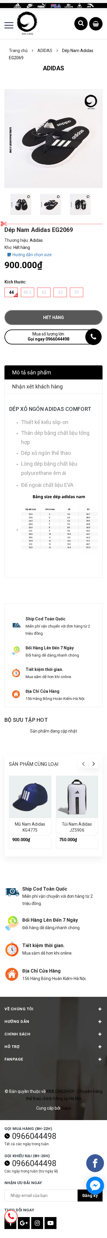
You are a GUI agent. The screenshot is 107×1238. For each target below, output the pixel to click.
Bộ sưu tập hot (26, 720)
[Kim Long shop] (53, 5)
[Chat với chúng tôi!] (95, 1186)
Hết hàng (53, 317)
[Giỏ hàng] (96, 24)
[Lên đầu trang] (87, 1224)
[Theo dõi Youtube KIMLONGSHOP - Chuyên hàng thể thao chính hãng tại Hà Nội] (50, 1223)
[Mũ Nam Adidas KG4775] (30, 797)
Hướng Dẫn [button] (16, 1021)
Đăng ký (90, 1195)
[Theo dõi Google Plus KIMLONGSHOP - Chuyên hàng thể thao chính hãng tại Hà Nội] (24, 1223)
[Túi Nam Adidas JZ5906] (77, 797)
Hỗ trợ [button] (11, 1046)
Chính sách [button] (17, 1034)
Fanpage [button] (13, 1059)
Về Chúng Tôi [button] (18, 1009)
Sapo (66, 1108)
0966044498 (34, 1136)
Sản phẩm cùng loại (34, 764)
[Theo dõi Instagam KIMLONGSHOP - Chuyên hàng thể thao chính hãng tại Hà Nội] (37, 1223)
